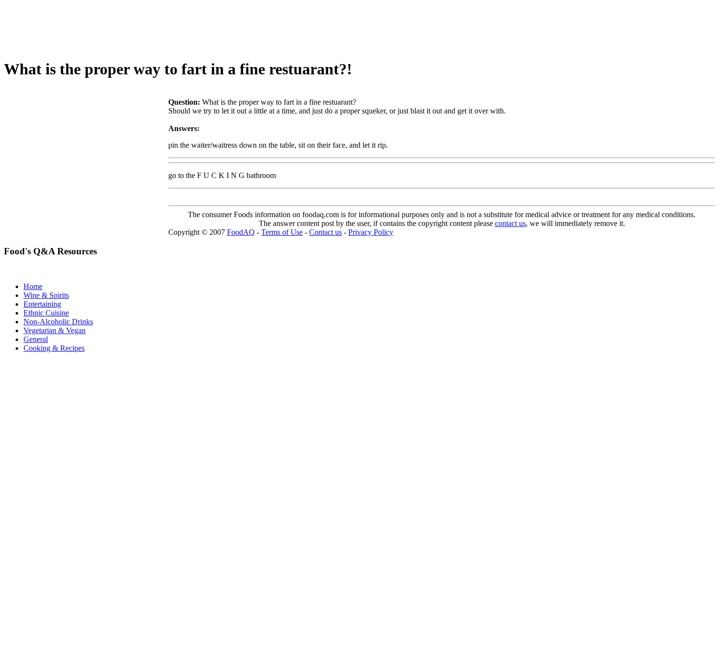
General (35, 339)
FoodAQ (241, 232)
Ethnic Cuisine (46, 313)
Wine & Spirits (46, 295)
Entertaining (42, 304)
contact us (510, 223)
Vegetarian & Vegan (54, 330)
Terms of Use (282, 232)
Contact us (325, 232)
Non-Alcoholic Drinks (58, 321)
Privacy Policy (370, 232)
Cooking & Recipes (54, 348)
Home (33, 286)
